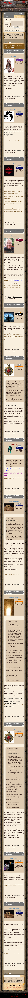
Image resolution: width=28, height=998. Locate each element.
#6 (23, 358)
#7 (23, 440)
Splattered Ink (24, 994)
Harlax (14, 163)
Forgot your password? (10, 28)
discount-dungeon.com (9, 706)
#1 (23, 52)
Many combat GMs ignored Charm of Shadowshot (13, 36)
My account (13, 10)
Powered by (10, 987)
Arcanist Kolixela (14, 109)
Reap (14, 310)
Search (6, 16)
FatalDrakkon (14, 858)
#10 (23, 725)
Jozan (14, 362)
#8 (23, 497)
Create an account (15, 30)
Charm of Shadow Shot (10, 405)
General (13, 34)
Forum (7, 34)
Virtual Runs (7, 135)
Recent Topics (18, 13)
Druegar (14, 444)
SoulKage (14, 56)
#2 (23, 105)
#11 (23, 854)
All (5, 13)
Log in (9, 96)
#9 (23, 593)
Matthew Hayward (14, 597)
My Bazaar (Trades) (8, 134)
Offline (19, 58)
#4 (23, 232)
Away (19, 312)
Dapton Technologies (14, 996)
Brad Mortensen (14, 501)
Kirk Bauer (14, 236)
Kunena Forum (17, 987)
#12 (23, 904)
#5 (23, 306)
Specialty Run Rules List (9, 132)
